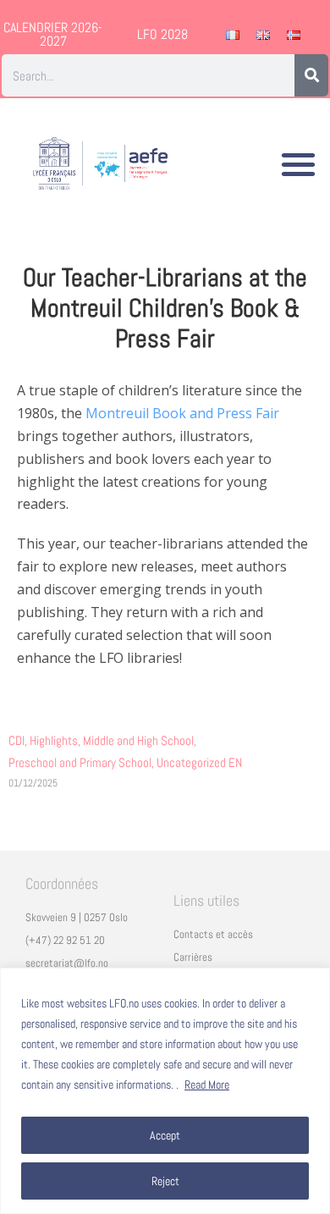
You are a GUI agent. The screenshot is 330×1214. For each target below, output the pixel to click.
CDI (19, 740)
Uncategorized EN (199, 762)
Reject (165, 1181)
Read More (206, 1084)
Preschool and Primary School (82, 762)
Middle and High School (141, 740)
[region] (165, 1091)
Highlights (56, 740)
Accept (165, 1135)
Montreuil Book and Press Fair (182, 413)
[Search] (311, 75)
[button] (299, 163)
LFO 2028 (162, 34)
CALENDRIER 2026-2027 (52, 34)
